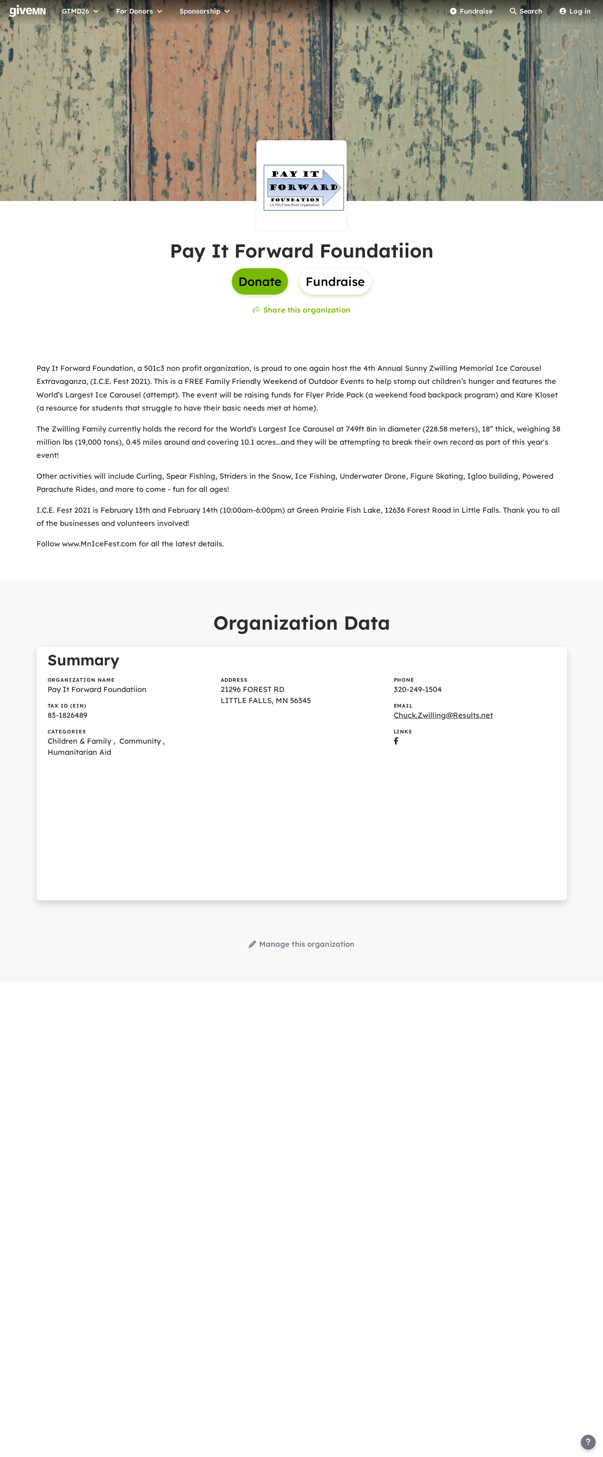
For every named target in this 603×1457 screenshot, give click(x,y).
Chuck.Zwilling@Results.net (443, 715)
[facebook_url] (396, 741)
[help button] (588, 1442)
